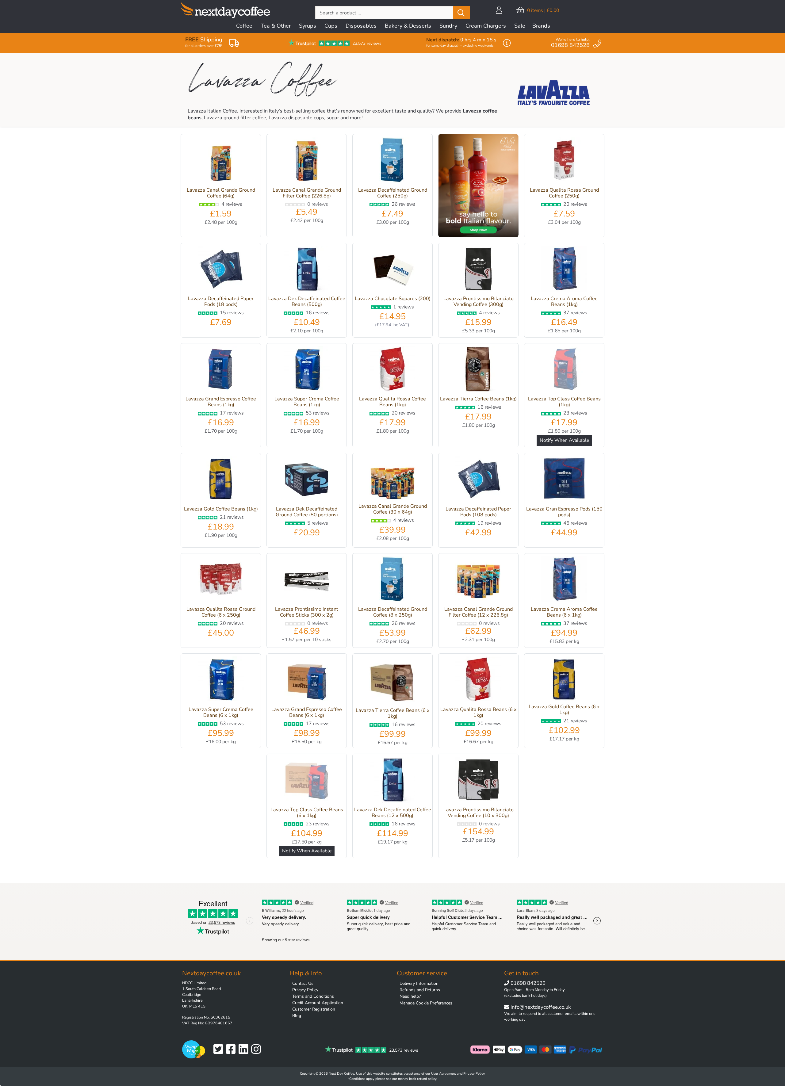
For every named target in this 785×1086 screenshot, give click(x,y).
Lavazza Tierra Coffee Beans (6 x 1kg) (393, 713)
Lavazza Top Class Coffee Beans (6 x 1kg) (306, 812)
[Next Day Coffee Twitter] (219, 1049)
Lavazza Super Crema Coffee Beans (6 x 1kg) (221, 712)
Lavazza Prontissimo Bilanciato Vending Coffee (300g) (478, 301)
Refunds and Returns (420, 990)
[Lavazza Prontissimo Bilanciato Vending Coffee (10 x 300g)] (478, 781)
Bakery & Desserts (408, 25)
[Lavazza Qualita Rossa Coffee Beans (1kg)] (392, 370)
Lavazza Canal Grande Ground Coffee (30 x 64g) (392, 509)
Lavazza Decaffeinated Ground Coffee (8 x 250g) (392, 612)
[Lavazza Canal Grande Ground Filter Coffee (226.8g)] (307, 161)
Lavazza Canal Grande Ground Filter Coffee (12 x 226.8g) (478, 612)
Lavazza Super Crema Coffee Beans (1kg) (306, 402)
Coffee (244, 25)
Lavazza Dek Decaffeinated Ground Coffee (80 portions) (307, 512)
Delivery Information (419, 983)
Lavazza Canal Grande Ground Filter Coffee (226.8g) (307, 193)
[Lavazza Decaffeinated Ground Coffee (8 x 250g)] (392, 580)
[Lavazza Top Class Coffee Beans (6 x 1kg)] (307, 781)
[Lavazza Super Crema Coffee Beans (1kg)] (307, 370)
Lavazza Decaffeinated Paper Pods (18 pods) (221, 301)
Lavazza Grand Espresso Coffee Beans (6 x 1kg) (306, 712)
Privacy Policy (305, 990)
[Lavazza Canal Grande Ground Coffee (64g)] (221, 161)
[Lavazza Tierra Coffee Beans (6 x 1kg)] (392, 681)
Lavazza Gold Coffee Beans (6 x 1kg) (564, 709)
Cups (330, 25)
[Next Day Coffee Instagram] (257, 1049)
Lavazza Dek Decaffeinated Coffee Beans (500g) (306, 301)
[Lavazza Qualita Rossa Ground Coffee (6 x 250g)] (221, 580)
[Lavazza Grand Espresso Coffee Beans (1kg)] (221, 370)
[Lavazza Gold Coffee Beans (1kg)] (221, 480)
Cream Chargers (485, 25)
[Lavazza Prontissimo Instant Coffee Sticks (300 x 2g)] (307, 580)
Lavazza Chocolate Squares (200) (393, 298)
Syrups (307, 25)
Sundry (448, 25)
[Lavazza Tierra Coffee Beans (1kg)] (478, 370)
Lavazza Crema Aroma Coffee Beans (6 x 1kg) (564, 612)
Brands (541, 25)
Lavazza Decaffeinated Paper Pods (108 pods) (478, 512)
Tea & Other (276, 25)
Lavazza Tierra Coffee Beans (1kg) (478, 399)
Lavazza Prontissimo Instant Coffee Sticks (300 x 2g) (306, 612)
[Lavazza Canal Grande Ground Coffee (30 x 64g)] (392, 479)
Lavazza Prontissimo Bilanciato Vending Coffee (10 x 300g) (478, 812)
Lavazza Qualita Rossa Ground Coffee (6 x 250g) (220, 612)
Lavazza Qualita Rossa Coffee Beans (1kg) (392, 402)
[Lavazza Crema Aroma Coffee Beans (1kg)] (564, 270)
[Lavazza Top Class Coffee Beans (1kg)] (564, 370)
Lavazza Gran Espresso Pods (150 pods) (564, 512)
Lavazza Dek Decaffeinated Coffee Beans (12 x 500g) (392, 812)
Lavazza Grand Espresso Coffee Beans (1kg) (221, 402)
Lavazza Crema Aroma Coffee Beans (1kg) (564, 301)
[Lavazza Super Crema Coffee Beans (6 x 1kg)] (221, 680)
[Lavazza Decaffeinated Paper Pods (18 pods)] (221, 270)
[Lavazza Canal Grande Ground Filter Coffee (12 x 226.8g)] (478, 580)
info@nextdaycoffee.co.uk (540, 1007)
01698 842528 (528, 983)
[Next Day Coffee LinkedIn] (245, 1049)
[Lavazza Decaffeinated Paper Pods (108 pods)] (478, 480)
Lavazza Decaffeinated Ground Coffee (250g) (392, 193)
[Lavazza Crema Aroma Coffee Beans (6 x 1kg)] (564, 580)
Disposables (361, 25)
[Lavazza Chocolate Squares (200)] (392, 270)
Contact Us (302, 983)
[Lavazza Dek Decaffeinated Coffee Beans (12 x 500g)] (392, 781)
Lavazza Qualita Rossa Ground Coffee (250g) (564, 193)
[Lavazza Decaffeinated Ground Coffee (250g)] (392, 161)
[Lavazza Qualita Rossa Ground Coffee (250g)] (564, 161)
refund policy (426, 1078)
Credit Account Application (317, 1003)
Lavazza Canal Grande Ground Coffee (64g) (221, 193)
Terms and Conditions (313, 996)
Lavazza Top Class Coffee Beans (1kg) (564, 402)
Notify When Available (564, 440)
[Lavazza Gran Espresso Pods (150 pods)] (564, 480)
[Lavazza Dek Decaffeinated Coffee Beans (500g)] (307, 270)
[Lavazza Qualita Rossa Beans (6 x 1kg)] (478, 680)
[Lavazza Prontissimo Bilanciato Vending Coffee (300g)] (478, 270)
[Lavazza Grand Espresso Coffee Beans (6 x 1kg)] (307, 680)
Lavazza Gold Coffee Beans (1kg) (221, 509)
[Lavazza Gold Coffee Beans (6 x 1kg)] (564, 679)
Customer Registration (313, 1009)
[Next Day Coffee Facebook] (232, 1049)
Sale (519, 25)
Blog (296, 1016)
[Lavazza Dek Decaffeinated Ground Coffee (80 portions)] (307, 480)
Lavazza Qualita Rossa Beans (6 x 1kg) (478, 712)
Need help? (410, 996)
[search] (461, 12)
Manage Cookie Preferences (426, 1003)
